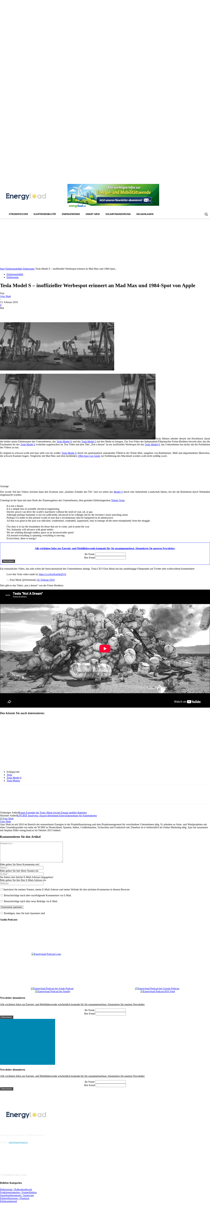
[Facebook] (176, 182)
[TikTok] (199, 182)
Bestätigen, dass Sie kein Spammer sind (24, 913)
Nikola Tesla (117, 500)
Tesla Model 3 (88, 441)
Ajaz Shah (5, 296)
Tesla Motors (13, 780)
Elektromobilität (13, 268)
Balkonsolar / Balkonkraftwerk (16, 1189)
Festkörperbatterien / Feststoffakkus (18, 1192)
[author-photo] (6, 818)
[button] (206, 214)
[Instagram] (181, 182)
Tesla (9, 774)
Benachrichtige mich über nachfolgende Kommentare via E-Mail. (38, 895)
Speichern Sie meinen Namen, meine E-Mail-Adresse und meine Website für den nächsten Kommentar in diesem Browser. (66, 889)
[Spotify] (194, 182)
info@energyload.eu (18, 1142)
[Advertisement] (105, 243)
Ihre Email (89, 557)
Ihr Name (89, 554)
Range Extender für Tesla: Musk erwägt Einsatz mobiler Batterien (53, 812)
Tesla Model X (64, 441)
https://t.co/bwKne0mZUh (52, 574)
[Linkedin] (185, 182)
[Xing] (208, 182)
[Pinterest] (190, 182)
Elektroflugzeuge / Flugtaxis (14, 1198)
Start (2, 268)
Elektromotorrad (8, 1201)
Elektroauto (29, 268)
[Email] (52, 313)
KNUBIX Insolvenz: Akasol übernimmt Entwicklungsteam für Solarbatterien (57, 815)
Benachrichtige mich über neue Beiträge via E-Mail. (31, 901)
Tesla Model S (27, 444)
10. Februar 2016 (46, 579)
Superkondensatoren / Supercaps (17, 1195)
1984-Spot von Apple (89, 456)
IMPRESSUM (9, 1126)
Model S (118, 491)
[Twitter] (203, 182)
